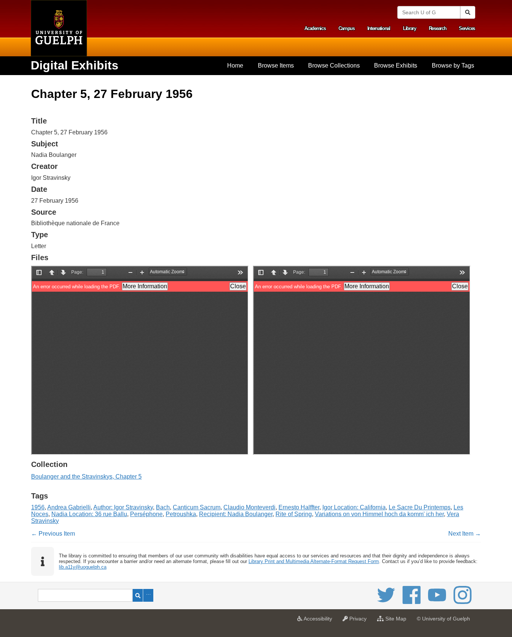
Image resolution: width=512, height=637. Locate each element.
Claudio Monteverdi (249, 507)
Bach (163, 507)
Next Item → (464, 533)
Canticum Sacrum (196, 507)
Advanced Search (148, 595)
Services (467, 28)
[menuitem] (235, 65)
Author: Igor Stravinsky (123, 507)
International (378, 28)
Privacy (359, 621)
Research (437, 28)
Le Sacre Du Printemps (420, 507)
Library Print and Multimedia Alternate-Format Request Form (314, 561)
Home (235, 65)
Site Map (397, 621)
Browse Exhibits (395, 65)
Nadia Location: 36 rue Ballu (89, 514)
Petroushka (181, 514)
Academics (314, 28)
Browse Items (276, 65)
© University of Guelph (443, 619)
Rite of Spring (293, 514)
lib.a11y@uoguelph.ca (82, 567)
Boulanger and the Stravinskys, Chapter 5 (86, 476)
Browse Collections (334, 65)
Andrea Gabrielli (69, 507)
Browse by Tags (453, 65)
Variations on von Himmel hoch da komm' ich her (379, 514)
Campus (346, 28)
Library (409, 28)
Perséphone (146, 514)
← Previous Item (53, 533)
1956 (38, 507)
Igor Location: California (354, 507)
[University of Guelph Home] (59, 28)
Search (138, 595)
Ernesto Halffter (298, 507)
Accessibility (319, 621)
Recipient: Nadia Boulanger (235, 514)
